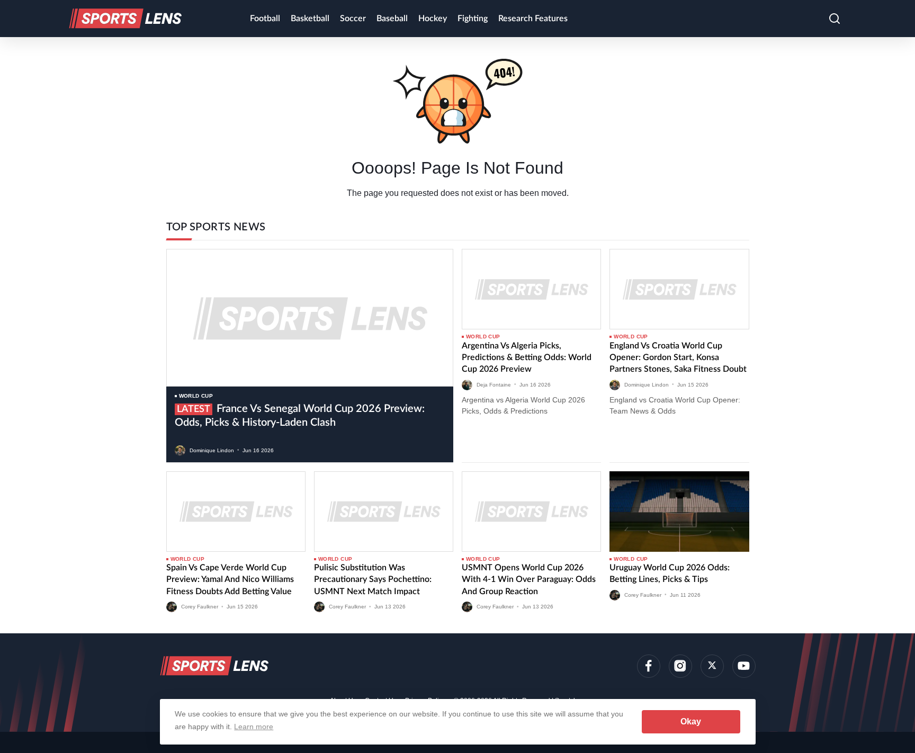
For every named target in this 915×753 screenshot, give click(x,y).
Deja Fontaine (494, 384)
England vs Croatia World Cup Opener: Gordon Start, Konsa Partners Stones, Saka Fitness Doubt (678, 358)
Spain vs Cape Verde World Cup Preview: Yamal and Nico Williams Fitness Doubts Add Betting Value (230, 579)
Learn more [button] (253, 726)
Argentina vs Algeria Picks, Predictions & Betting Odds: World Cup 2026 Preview (526, 358)
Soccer (353, 18)
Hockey (432, 18)
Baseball (392, 18)
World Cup (196, 396)
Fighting (472, 18)
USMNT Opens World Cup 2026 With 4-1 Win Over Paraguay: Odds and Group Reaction (529, 579)
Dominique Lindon (212, 450)
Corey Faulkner (199, 606)
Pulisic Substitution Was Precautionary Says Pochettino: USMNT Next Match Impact (373, 579)
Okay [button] (690, 721)
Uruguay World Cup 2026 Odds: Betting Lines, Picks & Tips (669, 573)
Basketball (310, 18)
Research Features (533, 18)
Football (265, 18)
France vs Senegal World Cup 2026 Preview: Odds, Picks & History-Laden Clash (300, 416)
